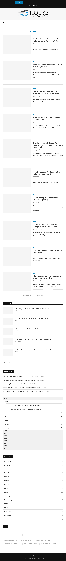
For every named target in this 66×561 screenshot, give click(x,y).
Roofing (33, 519)
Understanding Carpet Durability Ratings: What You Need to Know (45, 225)
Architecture (33, 461)
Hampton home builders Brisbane (24, 538)
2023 (5, 436)
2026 (5, 399)
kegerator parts (41, 538)
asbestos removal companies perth (37, 532)
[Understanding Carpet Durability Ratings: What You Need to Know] (17, 230)
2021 (5, 441)
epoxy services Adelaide (49, 534)
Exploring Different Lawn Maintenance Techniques (47, 251)
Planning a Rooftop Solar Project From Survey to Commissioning (34, 339)
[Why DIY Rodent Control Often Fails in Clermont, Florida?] (17, 70)
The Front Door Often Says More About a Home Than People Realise (35, 350)
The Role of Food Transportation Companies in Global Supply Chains (46, 92)
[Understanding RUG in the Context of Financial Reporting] (17, 203)
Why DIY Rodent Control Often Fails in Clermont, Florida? (47, 65)
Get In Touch (33, 5)
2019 (5, 446)
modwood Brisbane (26, 540)
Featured (33, 480)
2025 (5, 431)
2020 (5, 443)
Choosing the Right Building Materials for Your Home (47, 118)
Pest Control (33, 511)
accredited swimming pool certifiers (14, 532)
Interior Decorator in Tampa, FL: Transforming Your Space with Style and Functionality (48, 145)
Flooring (33, 484)
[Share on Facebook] (46, 52)
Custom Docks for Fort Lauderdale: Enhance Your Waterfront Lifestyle (46, 40)
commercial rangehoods (31, 534)
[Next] (27, 2)
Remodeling (33, 515)
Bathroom (33, 465)
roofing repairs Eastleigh (31, 543)
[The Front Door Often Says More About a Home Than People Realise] (8, 352)
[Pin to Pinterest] (50, 52)
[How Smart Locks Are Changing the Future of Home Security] (17, 177)
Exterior (33, 476)
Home (33, 492)
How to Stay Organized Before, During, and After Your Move (32, 318)
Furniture (33, 488)
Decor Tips (33, 473)
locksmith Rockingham (10, 540)
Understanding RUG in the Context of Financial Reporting (47, 198)
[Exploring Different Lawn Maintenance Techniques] (17, 256)
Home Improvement (33, 496)
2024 (5, 433)
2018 (5, 448)
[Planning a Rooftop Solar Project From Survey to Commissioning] (8, 341)
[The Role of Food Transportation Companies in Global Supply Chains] (17, 97)
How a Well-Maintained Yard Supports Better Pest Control (32, 308)
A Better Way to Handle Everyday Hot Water (28, 329)
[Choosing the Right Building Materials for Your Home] (17, 123)
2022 (5, 438)
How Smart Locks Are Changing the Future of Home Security (46, 173)
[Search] (62, 22)
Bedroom (33, 469)
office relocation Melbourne (12, 543)
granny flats (8, 538)
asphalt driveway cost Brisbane (12, 534)
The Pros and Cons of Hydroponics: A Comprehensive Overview (47, 277)
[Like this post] (44, 52)
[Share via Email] (52, 52)
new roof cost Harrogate (42, 540)
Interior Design (33, 500)
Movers (33, 507)
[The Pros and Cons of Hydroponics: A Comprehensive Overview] (17, 281)
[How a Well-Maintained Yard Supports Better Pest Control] (8, 310)
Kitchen (33, 503)
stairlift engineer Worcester (49, 543)
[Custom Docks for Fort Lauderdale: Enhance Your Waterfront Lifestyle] (17, 44)
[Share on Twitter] (48, 52)
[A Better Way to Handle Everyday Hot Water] (8, 331)
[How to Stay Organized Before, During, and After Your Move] (8, 321)
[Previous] (24, 2)
